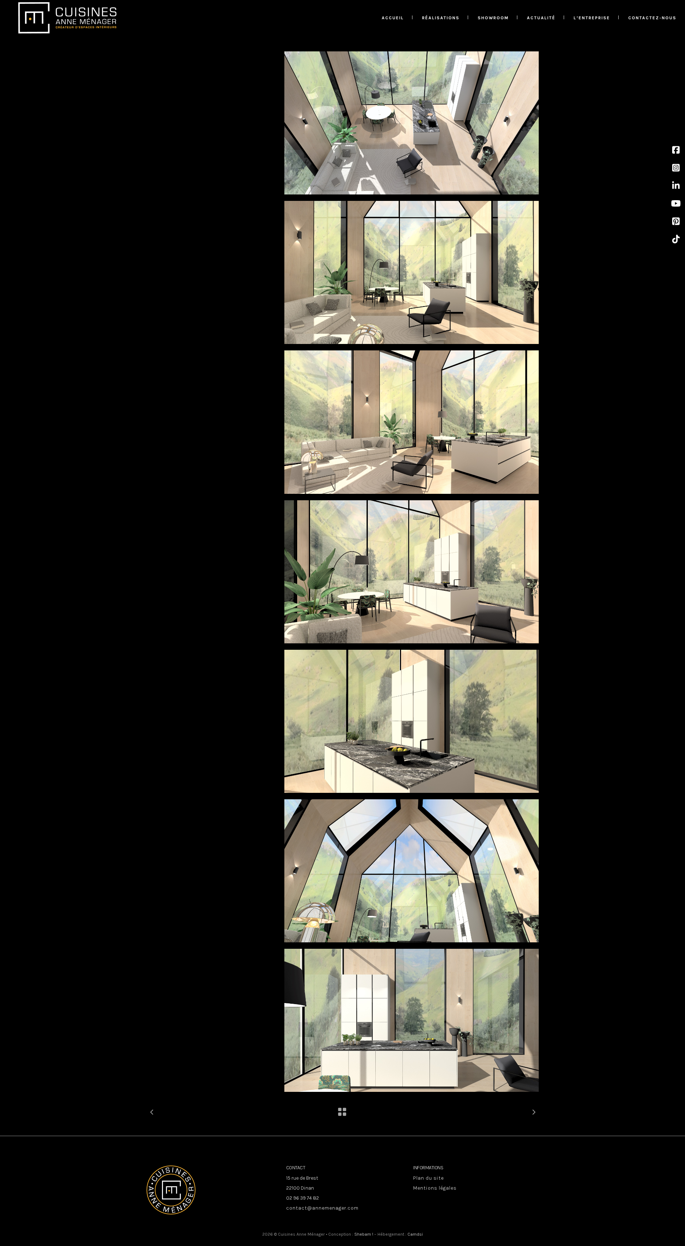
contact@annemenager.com (322, 1208)
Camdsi (415, 1234)
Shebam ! (363, 1234)
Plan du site (428, 1178)
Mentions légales (435, 1188)
